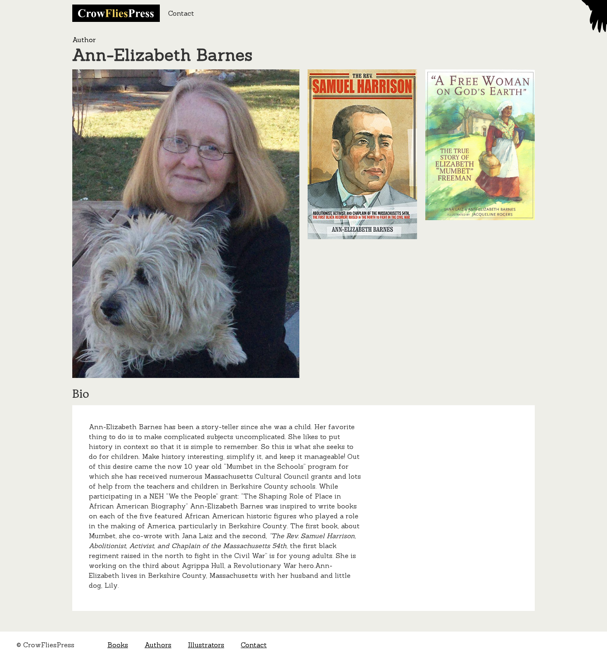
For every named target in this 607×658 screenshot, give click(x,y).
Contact (181, 13)
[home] (116, 13)
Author (84, 40)
